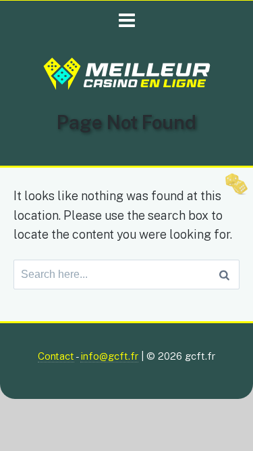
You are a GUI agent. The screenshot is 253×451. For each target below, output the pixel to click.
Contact (56, 356)
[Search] (224, 274)
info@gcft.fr (109, 356)
